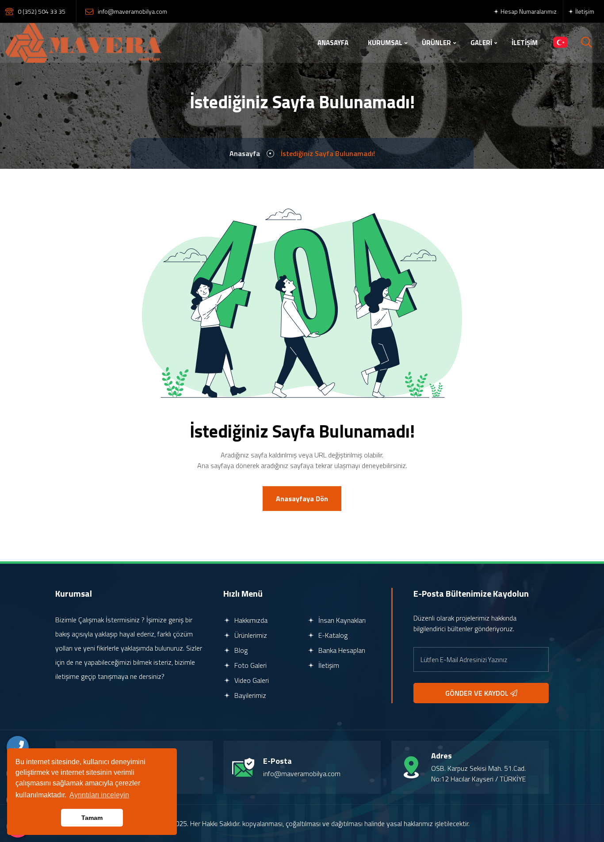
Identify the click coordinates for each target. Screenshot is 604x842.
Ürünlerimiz (250, 635)
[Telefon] (18, 747)
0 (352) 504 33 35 (41, 11)
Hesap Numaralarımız (528, 11)
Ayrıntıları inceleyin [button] (99, 795)
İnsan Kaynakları (341, 620)
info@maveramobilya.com (132, 11)
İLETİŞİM (525, 43)
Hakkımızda (250, 620)
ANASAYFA (332, 43)
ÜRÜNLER (436, 43)
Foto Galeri (250, 665)
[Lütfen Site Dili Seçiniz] (560, 43)
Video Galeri (251, 680)
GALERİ (481, 43)
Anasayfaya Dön (302, 498)
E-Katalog (332, 635)
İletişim (584, 11)
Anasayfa (244, 153)
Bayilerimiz (249, 695)
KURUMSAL (385, 43)
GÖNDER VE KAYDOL (477, 693)
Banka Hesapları (341, 650)
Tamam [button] (92, 817)
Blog (240, 650)
